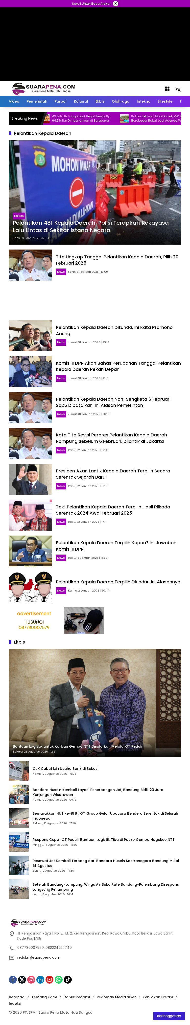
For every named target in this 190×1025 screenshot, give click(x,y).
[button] (178, 89)
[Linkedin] (40, 980)
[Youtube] (49, 980)
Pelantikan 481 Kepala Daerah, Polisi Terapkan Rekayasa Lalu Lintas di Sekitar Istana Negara (91, 226)
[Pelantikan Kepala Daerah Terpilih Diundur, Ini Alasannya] (30, 586)
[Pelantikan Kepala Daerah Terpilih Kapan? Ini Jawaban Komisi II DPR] (30, 551)
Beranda (16, 997)
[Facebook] (13, 980)
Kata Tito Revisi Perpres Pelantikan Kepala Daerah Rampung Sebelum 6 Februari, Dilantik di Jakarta (111, 438)
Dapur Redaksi (77, 997)
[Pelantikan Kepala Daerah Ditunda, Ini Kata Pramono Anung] (30, 335)
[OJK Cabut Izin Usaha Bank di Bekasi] (19, 771)
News (61, 272)
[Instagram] (31, 980)
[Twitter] (22, 980)
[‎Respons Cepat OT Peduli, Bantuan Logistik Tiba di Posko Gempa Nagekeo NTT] (19, 842)
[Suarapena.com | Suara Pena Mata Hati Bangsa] (44, 88)
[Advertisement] (95, 300)
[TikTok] (68, 980)
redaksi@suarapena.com (38, 957)
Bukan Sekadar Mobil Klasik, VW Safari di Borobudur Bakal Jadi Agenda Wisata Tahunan (140, 118)
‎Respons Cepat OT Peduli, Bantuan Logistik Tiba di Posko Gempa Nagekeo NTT (104, 839)
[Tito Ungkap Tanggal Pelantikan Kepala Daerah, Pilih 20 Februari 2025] (30, 265)
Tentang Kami (44, 997)
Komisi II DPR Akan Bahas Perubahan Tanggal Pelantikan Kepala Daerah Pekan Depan (118, 366)
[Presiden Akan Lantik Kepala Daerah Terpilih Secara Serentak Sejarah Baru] (30, 479)
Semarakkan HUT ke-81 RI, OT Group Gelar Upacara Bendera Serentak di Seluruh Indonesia (105, 816)
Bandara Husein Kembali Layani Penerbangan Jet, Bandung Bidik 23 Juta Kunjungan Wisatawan (98, 792)
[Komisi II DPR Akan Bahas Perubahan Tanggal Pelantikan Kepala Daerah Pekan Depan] (30, 371)
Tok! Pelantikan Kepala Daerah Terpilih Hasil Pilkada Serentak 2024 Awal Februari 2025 (113, 510)
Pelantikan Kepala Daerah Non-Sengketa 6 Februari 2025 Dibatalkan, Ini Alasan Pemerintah (113, 402)
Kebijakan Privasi (158, 997)
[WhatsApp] (59, 980)
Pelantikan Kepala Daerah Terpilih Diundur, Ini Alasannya (118, 582)
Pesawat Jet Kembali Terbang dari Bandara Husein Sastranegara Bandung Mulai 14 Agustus (106, 863)
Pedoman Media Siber (116, 997)
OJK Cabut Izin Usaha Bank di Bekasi (65, 768)
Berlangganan (169, 1015)
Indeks (15, 1003)
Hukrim (19, 216)
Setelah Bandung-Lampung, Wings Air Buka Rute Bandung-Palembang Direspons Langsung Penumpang (106, 887)
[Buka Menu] (167, 89)
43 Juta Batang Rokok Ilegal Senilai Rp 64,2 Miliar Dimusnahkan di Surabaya (60, 118)
